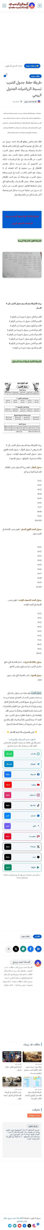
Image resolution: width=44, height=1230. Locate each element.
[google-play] (14, 1226)
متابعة (8, 774)
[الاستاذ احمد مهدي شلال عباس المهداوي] (22, 5)
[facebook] (24, 1226)
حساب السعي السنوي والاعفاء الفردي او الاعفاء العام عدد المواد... (13, 65)
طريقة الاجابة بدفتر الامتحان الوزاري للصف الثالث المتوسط (33, 1095)
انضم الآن (9, 754)
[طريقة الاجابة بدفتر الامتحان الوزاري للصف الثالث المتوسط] (32, 1082)
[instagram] (34, 1226)
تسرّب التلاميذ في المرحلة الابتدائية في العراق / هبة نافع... (12, 1095)
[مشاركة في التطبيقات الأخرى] (9, 949)
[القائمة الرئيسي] (40, 6)
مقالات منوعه (35, 76)
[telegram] (10, 1226)
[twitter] (29, 1226)
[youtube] (19, 1226)
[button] (31, 949)
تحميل (8, 867)
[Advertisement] (22, 38)
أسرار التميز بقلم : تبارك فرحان (13, 1068)
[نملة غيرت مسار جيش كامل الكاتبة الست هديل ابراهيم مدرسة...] (32, 1056)
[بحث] (4, 6)
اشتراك (8, 785)
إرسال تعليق (33, 1126)
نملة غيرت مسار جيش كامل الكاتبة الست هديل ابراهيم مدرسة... (33, 1070)
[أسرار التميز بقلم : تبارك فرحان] (11, 1056)
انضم (7, 816)
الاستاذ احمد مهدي (30, 101)
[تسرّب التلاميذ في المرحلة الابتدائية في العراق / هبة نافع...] (11, 1082)
